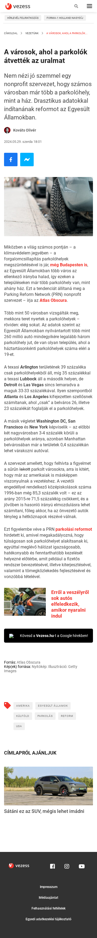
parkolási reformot (74, 529)
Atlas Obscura (53, 300)
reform (67, 715)
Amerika (23, 705)
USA (19, 726)
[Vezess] (22, 6)
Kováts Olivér (24, 130)
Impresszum (48, 887)
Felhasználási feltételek (48, 908)
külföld (22, 715)
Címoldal (11, 33)
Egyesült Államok (53, 705)
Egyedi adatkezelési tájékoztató (48, 919)
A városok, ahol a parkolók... (67, 33)
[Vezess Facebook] (52, 865)
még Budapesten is (68, 264)
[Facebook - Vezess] (11, 159)
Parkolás (45, 715)
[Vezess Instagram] (66, 865)
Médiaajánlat (48, 898)
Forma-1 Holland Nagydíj (65, 17)
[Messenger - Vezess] (27, 159)
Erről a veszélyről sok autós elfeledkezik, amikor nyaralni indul (70, 604)
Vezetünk (32, 33)
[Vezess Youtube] (81, 865)
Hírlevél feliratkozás (23, 17)
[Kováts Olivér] (7, 130)
